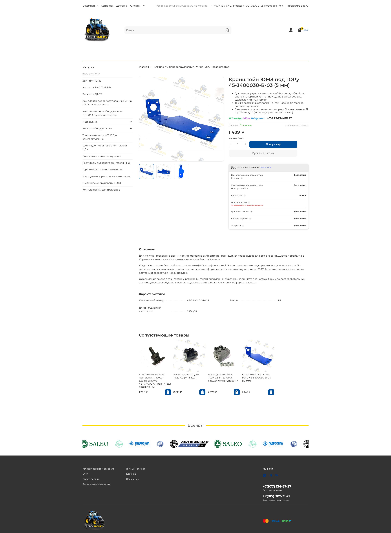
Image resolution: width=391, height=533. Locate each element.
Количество (236, 138)
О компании (90, 5)
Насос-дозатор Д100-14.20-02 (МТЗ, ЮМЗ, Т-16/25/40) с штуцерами (223, 377)
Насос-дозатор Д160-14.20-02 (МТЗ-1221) (186, 376)
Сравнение (132, 479)
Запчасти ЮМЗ (91, 80)
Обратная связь (91, 479)
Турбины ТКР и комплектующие (102, 169)
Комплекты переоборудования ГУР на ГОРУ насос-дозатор (191, 66)
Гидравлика (89, 121)
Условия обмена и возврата (98, 468)
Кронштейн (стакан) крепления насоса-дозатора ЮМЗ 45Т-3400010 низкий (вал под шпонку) (155, 380)
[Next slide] (219, 119)
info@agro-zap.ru (298, 5)
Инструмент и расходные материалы (106, 176)
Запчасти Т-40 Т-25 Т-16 (96, 87)
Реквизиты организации (96, 484)
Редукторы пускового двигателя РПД (106, 162)
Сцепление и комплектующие (101, 156)
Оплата (135, 5)
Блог (85, 473)
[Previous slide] (144, 119)
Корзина (131, 473)
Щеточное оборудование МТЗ (101, 183)
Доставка (122, 5)
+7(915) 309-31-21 (276, 496)
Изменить (265, 167)
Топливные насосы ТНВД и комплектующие (99, 137)
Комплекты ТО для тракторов (101, 189)
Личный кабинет (135, 468)
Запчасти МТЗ (91, 73)
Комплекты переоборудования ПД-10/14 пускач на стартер (102, 113)
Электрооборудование (97, 128)
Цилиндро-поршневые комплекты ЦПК (104, 147)
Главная (144, 66)
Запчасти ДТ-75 (92, 94)
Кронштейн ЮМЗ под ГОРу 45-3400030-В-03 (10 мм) (256, 377)
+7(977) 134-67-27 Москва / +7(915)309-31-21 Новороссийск (247, 5)
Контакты (107, 5)
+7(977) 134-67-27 (277, 486)
